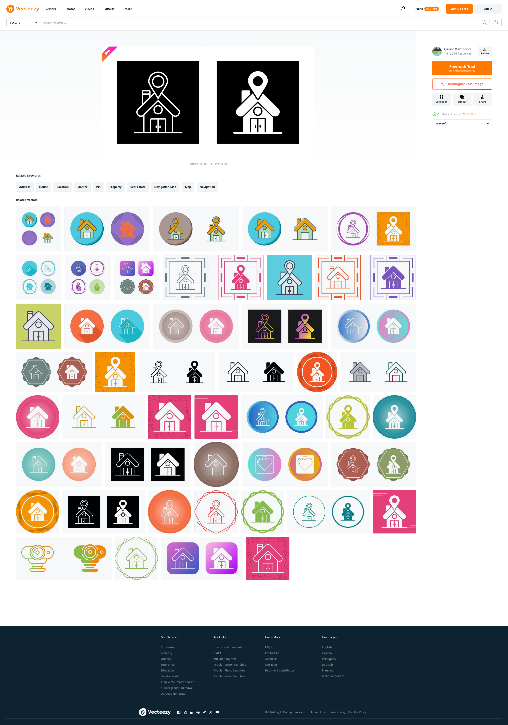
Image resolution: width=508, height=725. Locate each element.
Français (327, 670)
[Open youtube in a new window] (217, 712)
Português (329, 659)
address (24, 187)
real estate (138, 187)
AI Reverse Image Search (177, 682)
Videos (89, 9)
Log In (488, 9)
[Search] (484, 22)
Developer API (170, 676)
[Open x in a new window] (210, 712)
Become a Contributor (279, 670)
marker (82, 187)
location (63, 187)
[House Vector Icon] (38, 228)
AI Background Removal (177, 688)
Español (327, 653)
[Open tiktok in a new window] (204, 712)
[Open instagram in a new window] (185, 712)
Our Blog (271, 664)
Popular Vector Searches (229, 664)
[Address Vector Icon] (196, 228)
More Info (441, 123)
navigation (207, 187)
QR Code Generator (174, 693)
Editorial (109, 9)
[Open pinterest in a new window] (198, 712)
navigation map (165, 187)
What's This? (469, 114)
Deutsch (327, 664)
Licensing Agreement (227, 647)
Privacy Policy (338, 712)
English (327, 647)
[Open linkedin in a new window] (191, 712)
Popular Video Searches (229, 676)
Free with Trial (462, 68)
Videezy (166, 659)
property (115, 187)
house (43, 187)
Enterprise (168, 664)
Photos (70, 9)
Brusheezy (168, 647)
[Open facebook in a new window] (178, 712)
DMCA (217, 653)
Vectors (51, 9)
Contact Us (272, 653)
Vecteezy (166, 653)
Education (167, 670)
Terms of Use (318, 712)
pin (98, 187)
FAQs (268, 647)
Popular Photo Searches (229, 670)
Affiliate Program (224, 659)
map (188, 187)
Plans (419, 9)
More (128, 9)
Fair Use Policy (357, 712)
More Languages (333, 676)
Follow (485, 53)
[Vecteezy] (22, 9)
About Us (271, 659)
